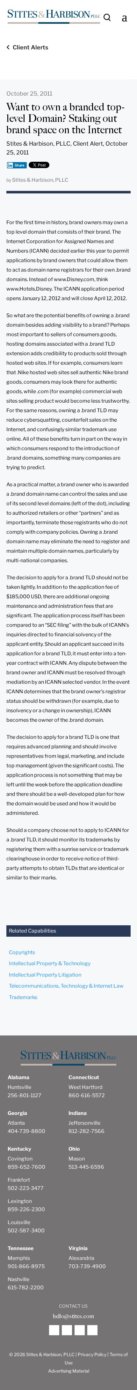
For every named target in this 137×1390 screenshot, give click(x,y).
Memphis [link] (19, 1258)
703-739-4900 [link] (87, 1266)
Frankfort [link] (19, 1180)
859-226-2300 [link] (26, 1209)
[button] (124, 16)
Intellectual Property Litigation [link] (45, 975)
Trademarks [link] (23, 997)
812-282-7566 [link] (86, 1131)
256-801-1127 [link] (24, 1095)
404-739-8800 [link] (26, 1131)
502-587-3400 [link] (26, 1231)
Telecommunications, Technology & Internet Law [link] (66, 986)
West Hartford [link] (85, 1087)
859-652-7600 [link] (26, 1167)
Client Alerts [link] (30, 47)
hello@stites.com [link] (73, 1316)
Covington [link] (20, 1159)
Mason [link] (76, 1159)
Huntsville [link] (19, 1087)
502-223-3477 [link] (26, 1188)
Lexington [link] (20, 1201)
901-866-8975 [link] (26, 1266)
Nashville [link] (18, 1279)
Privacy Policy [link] (92, 1354)
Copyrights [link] (22, 952)
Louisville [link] (19, 1222)
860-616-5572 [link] (86, 1095)
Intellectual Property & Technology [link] (49, 963)
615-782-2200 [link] (26, 1288)
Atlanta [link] (16, 1123)
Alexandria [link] (81, 1258)
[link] (54, 16)
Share (20, 165)
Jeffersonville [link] (84, 1123)
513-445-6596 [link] (86, 1167)
